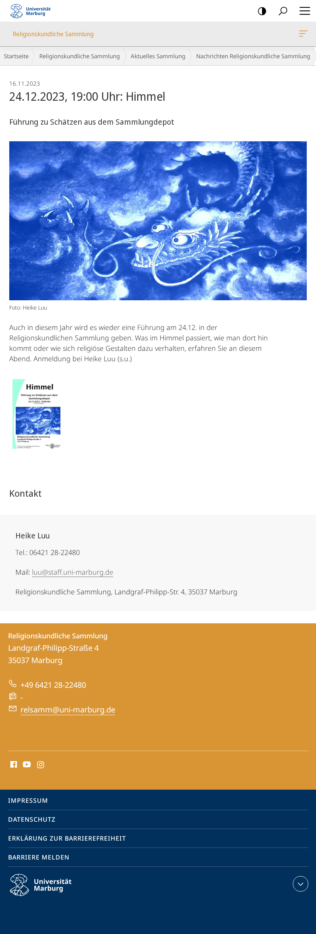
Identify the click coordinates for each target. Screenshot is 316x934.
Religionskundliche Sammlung (304, 34)
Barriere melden (38, 857)
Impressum (28, 800)
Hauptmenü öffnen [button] (304, 11)
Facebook (13, 765)
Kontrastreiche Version (262, 11)
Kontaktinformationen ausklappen (300, 884)
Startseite (16, 56)
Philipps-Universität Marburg (54, 897)
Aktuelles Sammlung (158, 56)
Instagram (41, 765)
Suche (282, 11)
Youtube (26, 765)
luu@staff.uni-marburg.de (72, 572)
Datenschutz (31, 819)
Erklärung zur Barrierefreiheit (67, 838)
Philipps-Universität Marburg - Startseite (32, 11)
